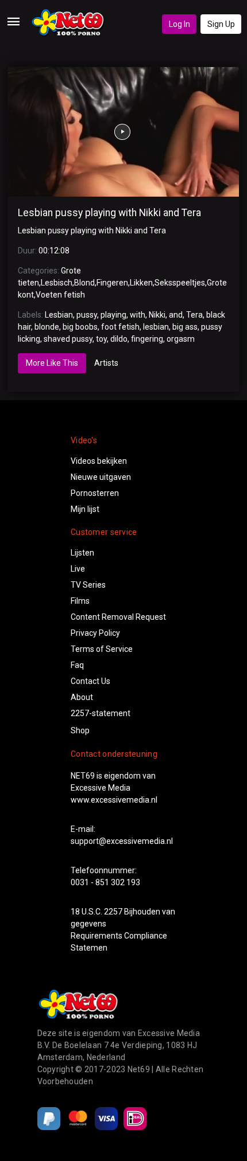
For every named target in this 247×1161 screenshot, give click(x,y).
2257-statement (100, 713)
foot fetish (120, 326)
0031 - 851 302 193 (105, 882)
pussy (86, 314)
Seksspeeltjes (180, 282)
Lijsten (82, 552)
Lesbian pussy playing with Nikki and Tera (109, 212)
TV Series (88, 584)
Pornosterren (95, 493)
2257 (113, 911)
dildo (119, 338)
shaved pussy (68, 338)
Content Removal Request (118, 616)
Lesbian (59, 314)
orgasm (181, 338)
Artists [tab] (106, 363)
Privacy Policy (95, 633)
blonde (46, 326)
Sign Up (221, 24)
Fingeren (112, 282)
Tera (194, 314)
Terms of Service (102, 649)
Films (80, 600)
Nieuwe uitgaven (101, 477)
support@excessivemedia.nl (122, 841)
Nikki (157, 314)
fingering (147, 338)
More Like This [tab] (52, 363)
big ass (185, 326)
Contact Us (90, 681)
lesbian (156, 326)
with (137, 314)
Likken (141, 282)
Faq (77, 665)
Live (78, 568)
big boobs (80, 326)
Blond (84, 282)
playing (113, 314)
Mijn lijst (85, 509)
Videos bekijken (99, 461)
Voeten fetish (60, 294)
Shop (80, 730)
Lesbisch (56, 282)
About (82, 697)
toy (101, 338)
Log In (179, 24)
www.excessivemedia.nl (114, 799)
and (176, 314)
